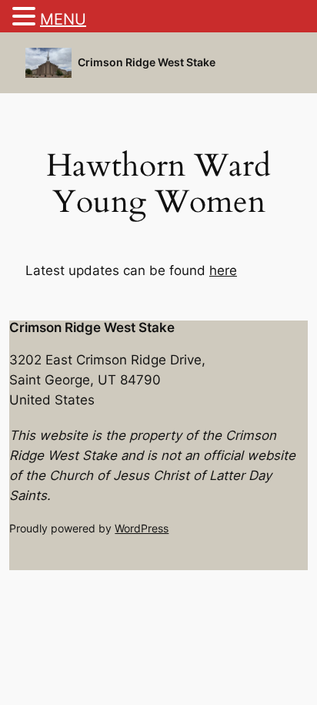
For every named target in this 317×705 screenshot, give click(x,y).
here (223, 270)
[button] (26, 17)
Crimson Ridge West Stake (146, 62)
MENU (63, 19)
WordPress (142, 528)
